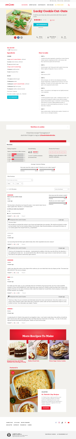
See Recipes (46, 407)
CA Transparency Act (62, 434)
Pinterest (15, 37)
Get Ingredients (41, 24)
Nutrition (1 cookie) (37, 127)
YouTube (68, 422)
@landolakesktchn (47, 135)
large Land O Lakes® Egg (14, 66)
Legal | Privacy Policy (16, 436)
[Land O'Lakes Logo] (9, 5)
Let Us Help (17, 422)
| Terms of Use (22, 436)
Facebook (18, 37)
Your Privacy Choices (50, 434)
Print (53, 20)
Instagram (59, 422)
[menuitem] (24, 5)
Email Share (21, 37)
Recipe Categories (25, 422)
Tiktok (62, 422)
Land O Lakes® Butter (15, 59)
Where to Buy (9, 422)
